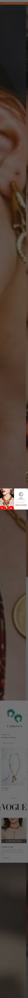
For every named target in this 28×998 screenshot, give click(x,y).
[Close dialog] (27, 489)
